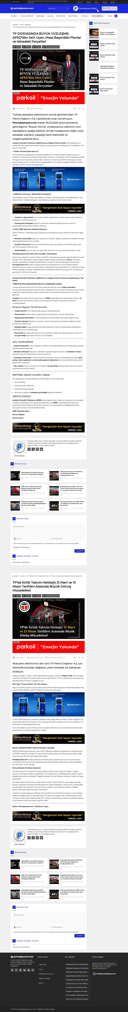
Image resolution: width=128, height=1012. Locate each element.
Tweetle (28, 47)
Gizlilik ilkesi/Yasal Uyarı (46, 974)
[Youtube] (28, 970)
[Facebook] (12, 970)
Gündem (22, 576)
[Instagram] (20, 970)
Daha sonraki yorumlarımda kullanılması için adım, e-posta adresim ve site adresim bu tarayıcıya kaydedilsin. (46, 543)
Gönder (38, 47)
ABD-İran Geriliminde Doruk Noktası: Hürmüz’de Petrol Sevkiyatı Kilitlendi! (47, 1)
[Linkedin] (24, 970)
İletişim (41, 983)
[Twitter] (16, 970)
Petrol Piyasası (20, 108)
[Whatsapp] (32, 970)
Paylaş (18, 47)
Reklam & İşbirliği (44, 978)
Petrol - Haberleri (25, 24)
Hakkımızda (42, 964)
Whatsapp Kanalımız (52, 47)
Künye (41, 969)
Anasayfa (15, 24)
